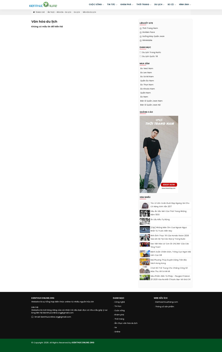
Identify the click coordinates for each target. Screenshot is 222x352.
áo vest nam (146, 69)
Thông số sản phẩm (164, 307)
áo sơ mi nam (147, 77)
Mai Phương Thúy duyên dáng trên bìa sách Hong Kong (169, 261)
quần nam (145, 93)
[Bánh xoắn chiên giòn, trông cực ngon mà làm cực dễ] (145, 254)
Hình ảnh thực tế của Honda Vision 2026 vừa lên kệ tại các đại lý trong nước (170, 237)
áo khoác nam (147, 89)
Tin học (117, 306)
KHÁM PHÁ (126, 5)
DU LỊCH (158, 5)
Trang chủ (40, 12)
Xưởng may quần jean (153, 36)
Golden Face (148, 32)
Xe (115, 328)
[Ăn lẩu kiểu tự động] (145, 221)
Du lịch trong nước (151, 52)
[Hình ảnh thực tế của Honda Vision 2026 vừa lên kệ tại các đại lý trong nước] (145, 238)
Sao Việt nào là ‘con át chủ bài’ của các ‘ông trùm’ (170, 245)
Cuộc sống (119, 311)
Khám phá (119, 315)
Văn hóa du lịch (89, 12)
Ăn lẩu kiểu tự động (160, 220)
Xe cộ (171, 5)
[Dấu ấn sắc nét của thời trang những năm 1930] (145, 213)
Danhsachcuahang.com (166, 302)
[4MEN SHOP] (159, 154)
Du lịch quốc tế (150, 56)
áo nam (144, 97)
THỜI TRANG (142, 5)
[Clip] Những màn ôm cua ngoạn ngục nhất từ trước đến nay (169, 229)
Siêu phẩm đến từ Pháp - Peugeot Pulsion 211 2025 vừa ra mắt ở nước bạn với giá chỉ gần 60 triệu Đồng (171, 279)
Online (117, 332)
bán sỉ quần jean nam (151, 101)
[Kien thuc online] (43, 4)
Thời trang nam (150, 28)
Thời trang (119, 319)
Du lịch (77, 12)
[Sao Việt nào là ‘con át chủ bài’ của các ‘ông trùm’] (145, 244)
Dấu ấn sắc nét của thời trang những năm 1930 (169, 213)
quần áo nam (147, 81)
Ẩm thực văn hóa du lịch (125, 323)
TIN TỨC (111, 5)
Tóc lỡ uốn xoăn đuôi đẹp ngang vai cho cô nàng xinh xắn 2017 (170, 205)
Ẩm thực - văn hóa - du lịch (59, 12)
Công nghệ (119, 302)
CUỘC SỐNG (95, 5)
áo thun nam (146, 85)
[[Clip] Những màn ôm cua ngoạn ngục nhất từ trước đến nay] (145, 230)
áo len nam (146, 73)
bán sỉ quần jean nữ (150, 105)
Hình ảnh (184, 5)
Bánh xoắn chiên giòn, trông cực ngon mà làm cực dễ (171, 253)
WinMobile (147, 40)
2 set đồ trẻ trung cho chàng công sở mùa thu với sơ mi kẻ (169, 269)
